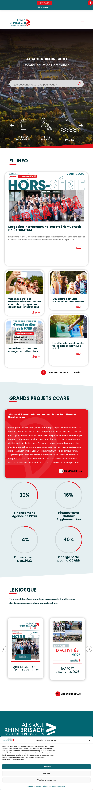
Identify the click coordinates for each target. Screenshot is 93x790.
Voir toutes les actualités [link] (64, 372)
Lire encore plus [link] (71, 693)
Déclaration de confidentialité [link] (54, 786)
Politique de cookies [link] (34, 786)
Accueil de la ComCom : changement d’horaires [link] (23, 350)
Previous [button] (12, 126)
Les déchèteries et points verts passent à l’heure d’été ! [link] (68, 345)
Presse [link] (44, 7)
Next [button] (81, 126)
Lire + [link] (80, 248)
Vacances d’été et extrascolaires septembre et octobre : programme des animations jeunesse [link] (24, 303)
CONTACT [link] (44, 3)
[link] (90, 3)
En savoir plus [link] (73, 471)
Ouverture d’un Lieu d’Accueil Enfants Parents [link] (68, 300)
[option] (23, 130)
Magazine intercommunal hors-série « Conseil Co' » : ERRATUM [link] (44, 228)
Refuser (46, 773)
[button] (89, 740)
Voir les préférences (46, 780)
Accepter (46, 766)
